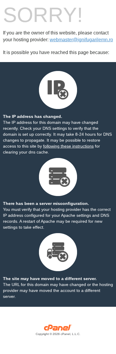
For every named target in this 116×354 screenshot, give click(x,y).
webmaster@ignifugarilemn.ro (81, 39)
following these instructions (68, 146)
